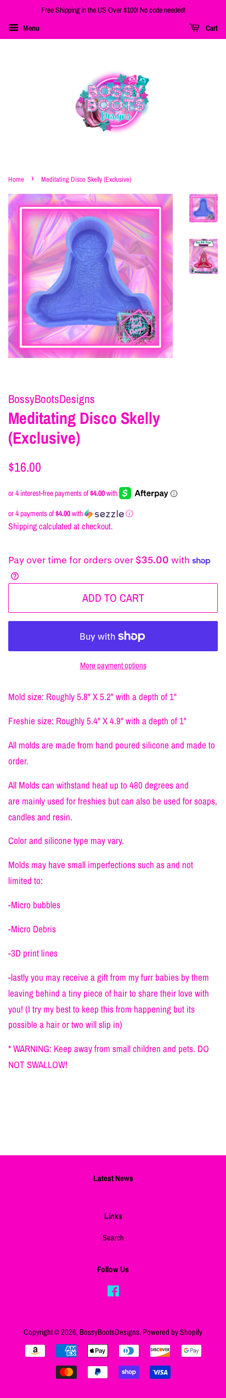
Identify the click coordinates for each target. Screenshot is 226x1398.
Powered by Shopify (172, 1332)
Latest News (113, 1178)
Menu (30, 28)
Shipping (22, 526)
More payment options (113, 665)
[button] (113, 513)
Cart (211, 28)
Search (113, 1237)
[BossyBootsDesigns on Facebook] (113, 1293)
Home (16, 179)
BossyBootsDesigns (109, 1332)
